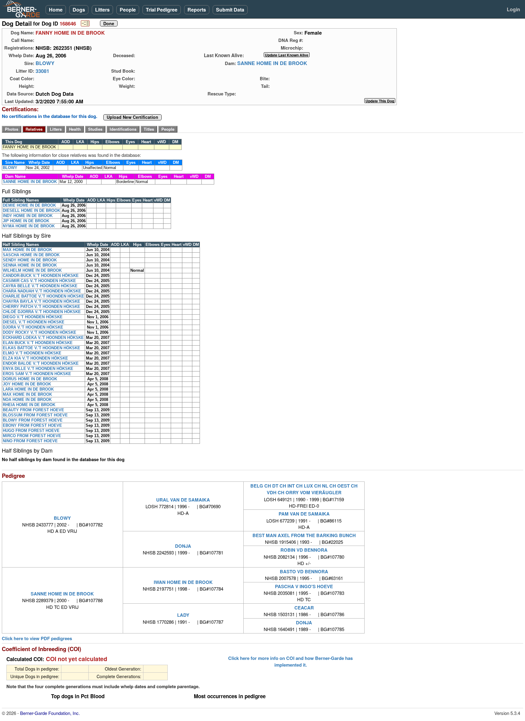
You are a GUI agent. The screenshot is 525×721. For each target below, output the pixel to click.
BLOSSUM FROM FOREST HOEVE (35, 415)
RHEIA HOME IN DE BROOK (29, 404)
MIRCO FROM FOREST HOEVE (32, 435)
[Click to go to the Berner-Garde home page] (23, 8)
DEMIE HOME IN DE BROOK (29, 205)
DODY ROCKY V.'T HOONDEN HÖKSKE (39, 332)
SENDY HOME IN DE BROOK (30, 260)
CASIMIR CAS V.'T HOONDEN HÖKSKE (39, 280)
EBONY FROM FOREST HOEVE (32, 425)
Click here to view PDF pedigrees (37, 638)
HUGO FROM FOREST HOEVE (31, 430)
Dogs (79, 9)
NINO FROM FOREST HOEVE (30, 441)
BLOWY (45, 63)
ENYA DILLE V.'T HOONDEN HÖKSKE (38, 368)
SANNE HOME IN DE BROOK (272, 63)
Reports (196, 9)
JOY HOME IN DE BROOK (27, 384)
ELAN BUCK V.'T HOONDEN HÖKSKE (38, 342)
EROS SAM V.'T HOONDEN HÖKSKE (37, 373)
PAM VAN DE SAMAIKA (304, 513)
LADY (183, 615)
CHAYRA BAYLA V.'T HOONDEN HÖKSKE (41, 301)
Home (56, 9)
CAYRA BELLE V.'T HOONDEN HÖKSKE (40, 286)
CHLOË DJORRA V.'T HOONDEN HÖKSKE (42, 311)
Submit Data (230, 9)
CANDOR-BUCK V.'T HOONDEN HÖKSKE (41, 275)
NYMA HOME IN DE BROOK (29, 226)
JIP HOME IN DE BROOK (26, 221)
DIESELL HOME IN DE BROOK (31, 210)
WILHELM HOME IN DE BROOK (32, 270)
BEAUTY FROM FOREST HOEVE (33, 410)
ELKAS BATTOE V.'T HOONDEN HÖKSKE (41, 348)
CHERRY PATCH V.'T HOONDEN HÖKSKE (41, 306)
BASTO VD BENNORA (304, 571)
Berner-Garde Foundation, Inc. (50, 713)
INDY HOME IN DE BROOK (28, 215)
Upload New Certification (132, 117)
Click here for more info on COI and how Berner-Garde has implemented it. (290, 661)
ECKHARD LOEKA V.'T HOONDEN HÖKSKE (43, 337)
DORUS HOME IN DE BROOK (30, 379)
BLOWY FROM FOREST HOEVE (33, 420)
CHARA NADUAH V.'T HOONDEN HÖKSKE (42, 291)
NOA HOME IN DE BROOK (27, 399)
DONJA (183, 546)
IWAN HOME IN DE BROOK (183, 582)
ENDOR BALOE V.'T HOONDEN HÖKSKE (41, 363)
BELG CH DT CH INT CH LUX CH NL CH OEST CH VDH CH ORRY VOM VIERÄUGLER (304, 489)
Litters (102, 9)
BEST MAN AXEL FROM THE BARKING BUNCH (304, 535)
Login (513, 9)
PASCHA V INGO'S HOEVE (304, 586)
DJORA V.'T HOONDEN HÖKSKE (33, 327)
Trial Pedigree (161, 9)
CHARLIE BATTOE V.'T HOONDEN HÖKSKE (43, 296)
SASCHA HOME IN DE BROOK (31, 255)
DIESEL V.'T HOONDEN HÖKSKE (33, 322)
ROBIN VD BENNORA (304, 550)
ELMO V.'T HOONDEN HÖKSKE (32, 353)
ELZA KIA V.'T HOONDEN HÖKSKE (35, 358)
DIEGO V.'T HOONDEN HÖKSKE (33, 317)
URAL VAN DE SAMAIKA (183, 499)
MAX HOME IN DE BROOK (27, 249)
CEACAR (304, 607)
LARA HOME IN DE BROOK (28, 389)
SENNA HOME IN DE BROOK (30, 265)
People (128, 9)
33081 (42, 70)
